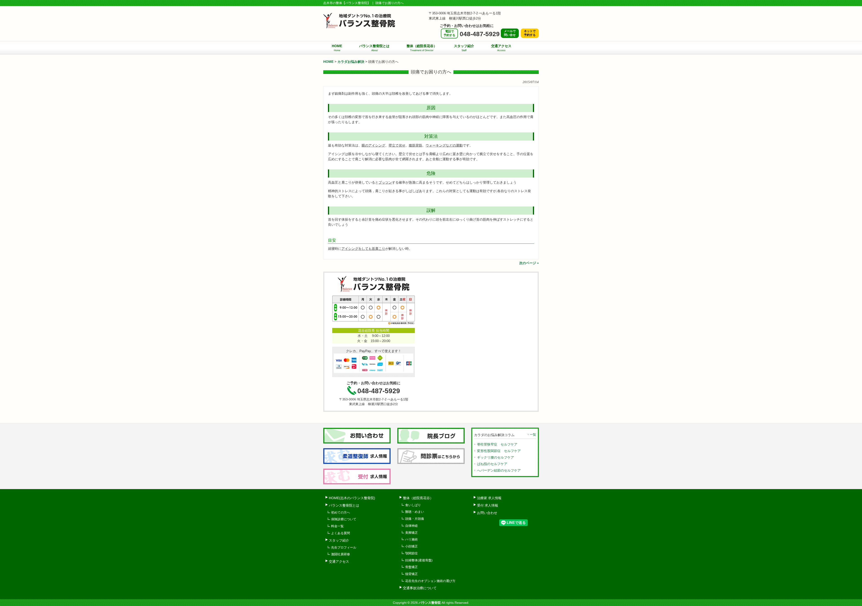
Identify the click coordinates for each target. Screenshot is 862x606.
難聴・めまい (414, 512)
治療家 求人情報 (489, 498)
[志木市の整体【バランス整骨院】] (359, 27)
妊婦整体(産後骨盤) (419, 560)
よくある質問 (340, 533)
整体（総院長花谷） (418, 498)
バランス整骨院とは (344, 505)
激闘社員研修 (340, 554)
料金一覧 (337, 526)
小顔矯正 (411, 546)
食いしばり (413, 505)
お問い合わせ (487, 513)
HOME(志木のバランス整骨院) (352, 498)
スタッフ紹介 (339, 540)
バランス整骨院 (430, 602)
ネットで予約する (530, 33)
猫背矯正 (411, 574)
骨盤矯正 (411, 567)
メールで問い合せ (510, 33)
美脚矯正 (411, 532)
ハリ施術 (411, 539)
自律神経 (411, 525)
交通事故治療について (420, 588)
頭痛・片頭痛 (414, 518)
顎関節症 (411, 553)
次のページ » (529, 263)
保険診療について (343, 519)
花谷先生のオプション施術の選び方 (430, 581)
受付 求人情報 (487, 505)
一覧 (533, 434)
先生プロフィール (343, 547)
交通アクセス (339, 561)
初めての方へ (340, 512)
